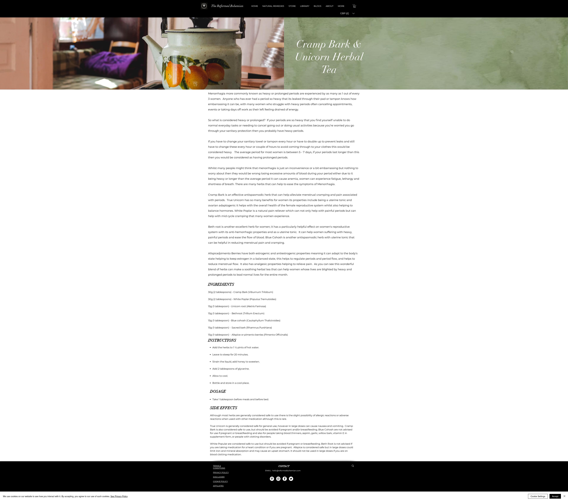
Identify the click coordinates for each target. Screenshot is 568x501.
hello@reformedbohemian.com (286, 470)
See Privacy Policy (119, 496)
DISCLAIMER (219, 477)
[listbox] (347, 13)
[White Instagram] (278, 479)
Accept (555, 496)
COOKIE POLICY (220, 481)
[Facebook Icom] (285, 479)
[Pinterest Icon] (272, 479)
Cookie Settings (538, 496)
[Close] (564, 496)
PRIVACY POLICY (221, 472)
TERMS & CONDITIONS (219, 467)
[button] (273, 6)
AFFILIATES (218, 486)
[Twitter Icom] (291, 479)
